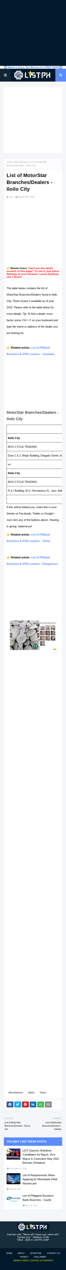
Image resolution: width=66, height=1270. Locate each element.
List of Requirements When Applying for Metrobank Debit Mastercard (40, 1179)
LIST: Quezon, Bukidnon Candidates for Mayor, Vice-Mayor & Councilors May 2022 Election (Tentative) (41, 1156)
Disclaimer (40, 1257)
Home (10, 162)
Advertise (35, 1253)
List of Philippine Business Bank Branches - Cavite (38, 1197)
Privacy (24, 1257)
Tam (11, 197)
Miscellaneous (21, 162)
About (21, 1253)
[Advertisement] (33, 33)
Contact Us (53, 1253)
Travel (43, 1092)
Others (31, 1092)
